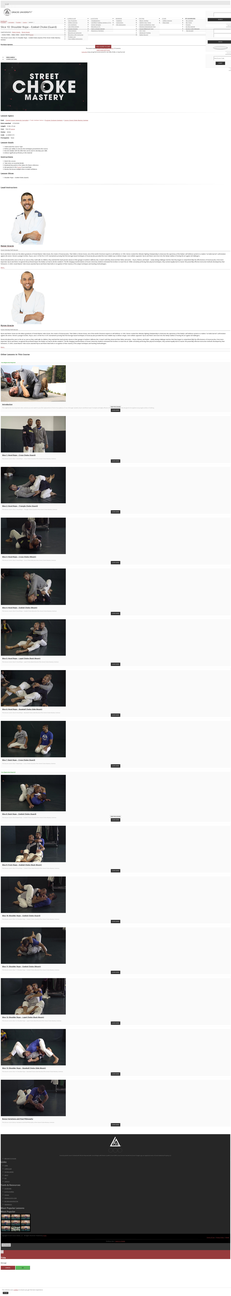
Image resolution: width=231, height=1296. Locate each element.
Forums (6, 1195)
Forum (19, 167)
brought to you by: (10, 1158)
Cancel (7, 1267)
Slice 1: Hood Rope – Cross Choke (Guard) (18, 455)
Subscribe (84, 52)
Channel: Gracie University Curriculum (17, 120)
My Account (189, 31)
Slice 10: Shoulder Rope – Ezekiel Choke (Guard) (21, 916)
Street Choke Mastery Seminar (105, 48)
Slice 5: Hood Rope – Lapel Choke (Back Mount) (21, 658)
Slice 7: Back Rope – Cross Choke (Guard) (18, 760)
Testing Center (8, 1172)
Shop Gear (166, 22)
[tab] (10, 57)
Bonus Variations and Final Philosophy (17, 1119)
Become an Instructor (11, 1201)
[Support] (7, 2)
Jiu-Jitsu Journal (9, 1192)
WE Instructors (121, 25)
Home (6, 1165)
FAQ (5, 1178)
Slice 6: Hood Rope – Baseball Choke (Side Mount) (22, 709)
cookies (16, 1290)
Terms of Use (211, 1237)
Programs (3, 22)
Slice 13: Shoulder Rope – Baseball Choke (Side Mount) (24, 1068)
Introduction (7, 404)
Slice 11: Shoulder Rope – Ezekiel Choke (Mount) (21, 966)
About (6, 1175)
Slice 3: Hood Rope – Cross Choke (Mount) (19, 557)
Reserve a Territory (97, 31)
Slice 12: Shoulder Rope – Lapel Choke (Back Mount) (23, 1017)
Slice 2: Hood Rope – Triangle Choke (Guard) (20, 506)
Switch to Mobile (120, 1241)
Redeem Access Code (10, 1198)
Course (25, 22)
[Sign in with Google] (220, 47)
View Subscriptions (103, 50)
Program (18, 22)
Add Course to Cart (103, 46)
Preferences (8, 1204)
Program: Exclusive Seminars (54, 120)
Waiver (227, 1237)
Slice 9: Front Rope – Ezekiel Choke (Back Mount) (22, 865)
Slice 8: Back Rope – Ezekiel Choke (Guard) (19, 814)
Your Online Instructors (75, 39)
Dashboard (4, 21)
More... (3, 267)
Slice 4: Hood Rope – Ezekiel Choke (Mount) (19, 608)
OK (23, 1267)
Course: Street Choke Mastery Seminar (76, 120)
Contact (7, 1181)
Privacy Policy (220, 1237)
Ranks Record (143, 35)
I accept (5, 1292)
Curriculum (11, 22)
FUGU (44, 1235)
